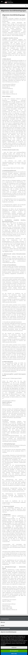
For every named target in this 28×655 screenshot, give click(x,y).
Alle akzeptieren (14, 651)
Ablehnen (14, 647)
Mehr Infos (14, 653)
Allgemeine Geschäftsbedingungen (8, 632)
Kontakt (2, 625)
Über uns (3, 622)
